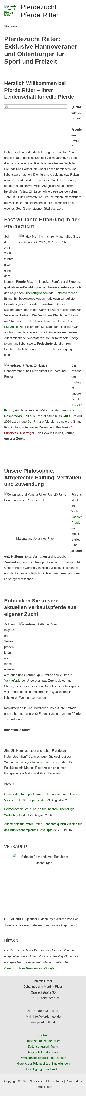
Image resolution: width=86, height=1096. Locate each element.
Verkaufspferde (14, 680)
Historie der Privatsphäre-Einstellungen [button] (43, 1063)
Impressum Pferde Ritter (43, 1041)
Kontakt (43, 1035)
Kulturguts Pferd (15, 326)
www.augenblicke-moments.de (37, 762)
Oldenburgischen (36, 293)
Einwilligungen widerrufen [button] (43, 1069)
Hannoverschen (66, 293)
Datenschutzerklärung (43, 1046)
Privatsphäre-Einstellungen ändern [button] (43, 1057)
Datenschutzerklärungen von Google (29, 968)
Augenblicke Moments (43, 1052)
